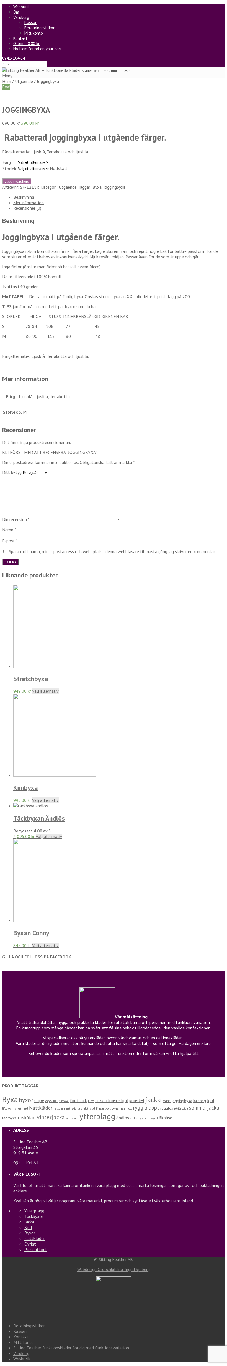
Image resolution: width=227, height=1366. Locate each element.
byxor (26, 1100)
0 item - (26, 43)
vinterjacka (51, 1117)
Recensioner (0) (27, 208)
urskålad (27, 1117)
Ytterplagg (34, 1210)
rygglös (166, 1108)
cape (39, 1100)
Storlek (9, 168)
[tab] (119, 197)
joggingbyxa (114, 187)
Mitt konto (33, 33)
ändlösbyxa (137, 1118)
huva (91, 1101)
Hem (6, 81)
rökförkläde (181, 1108)
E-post (9, 540)
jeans (166, 1100)
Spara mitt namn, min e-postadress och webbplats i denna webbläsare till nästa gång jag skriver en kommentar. (112, 551)
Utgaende (24, 81)
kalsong (199, 1100)
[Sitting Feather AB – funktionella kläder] (41, 70)
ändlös (122, 1117)
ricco (129, 1108)
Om (16, 12)
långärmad (21, 1108)
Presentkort (103, 1108)
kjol (210, 1100)
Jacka (29, 1222)
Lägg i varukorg (16, 181)
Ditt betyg (12, 472)
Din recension (16, 519)
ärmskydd (151, 1118)
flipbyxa (64, 1101)
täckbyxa (9, 1117)
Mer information (28, 202)
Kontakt (20, 38)
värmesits (72, 1118)
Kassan (30, 22)
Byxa (97, 187)
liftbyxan (7, 1108)
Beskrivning (23, 197)
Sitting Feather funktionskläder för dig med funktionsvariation (71, 1348)
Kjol (28, 1227)
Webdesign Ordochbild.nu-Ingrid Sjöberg (113, 1269)
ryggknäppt (146, 1107)
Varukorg (21, 17)
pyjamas (118, 1108)
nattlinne (59, 1108)
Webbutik (21, 6)
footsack (78, 1100)
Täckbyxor (33, 1216)
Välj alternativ (45, 691)
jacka (153, 1099)
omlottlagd (88, 1108)
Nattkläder (40, 1108)
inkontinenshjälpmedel (119, 1100)
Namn (9, 529)
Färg (6, 162)
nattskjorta (73, 1108)
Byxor (29, 1233)
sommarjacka (204, 1107)
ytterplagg (97, 1116)
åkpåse (165, 1117)
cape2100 (51, 1101)
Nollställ (58, 168)
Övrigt (30, 1244)
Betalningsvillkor (39, 27)
